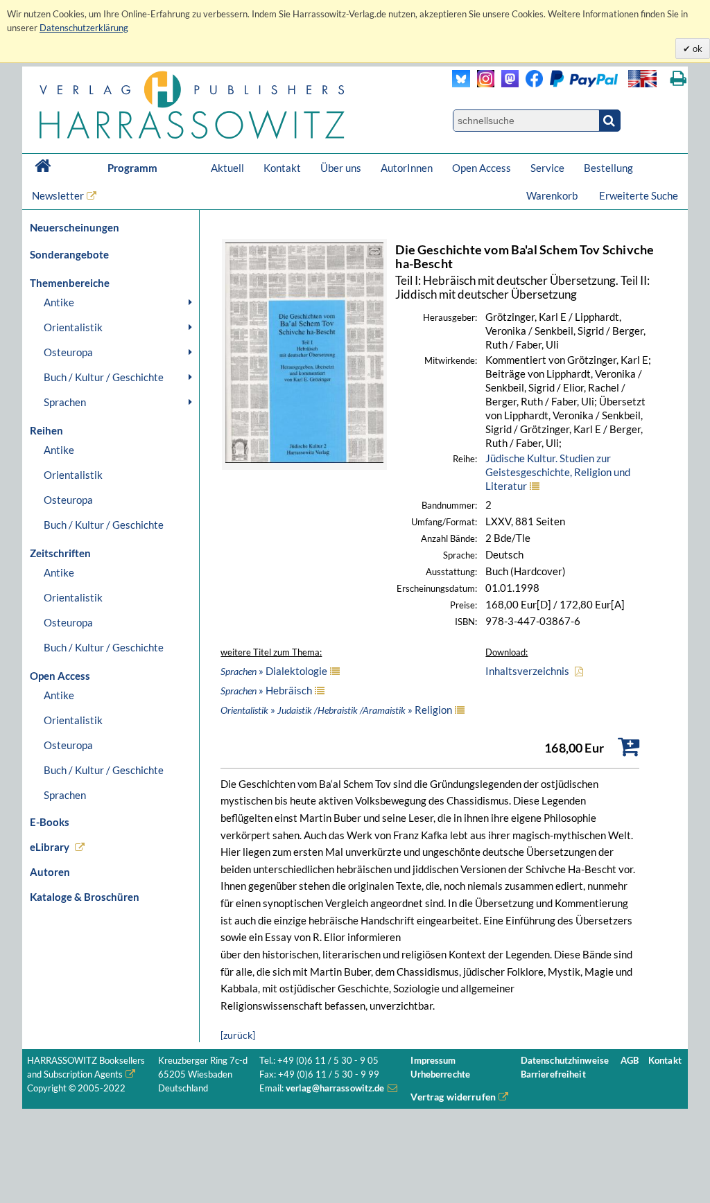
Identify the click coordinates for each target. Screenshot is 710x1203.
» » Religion (336, 709)
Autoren (50, 872)
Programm (132, 167)
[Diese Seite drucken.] (678, 78)
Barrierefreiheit (553, 1074)
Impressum (433, 1060)
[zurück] (237, 1035)
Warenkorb (553, 195)
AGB (630, 1060)
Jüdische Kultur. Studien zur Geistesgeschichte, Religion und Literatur (557, 472)
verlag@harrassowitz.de (335, 1088)
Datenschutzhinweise (565, 1060)
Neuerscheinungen (74, 227)
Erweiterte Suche (638, 195)
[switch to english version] (642, 78)
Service (547, 167)
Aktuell (227, 167)
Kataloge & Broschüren (84, 896)
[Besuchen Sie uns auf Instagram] (482, 83)
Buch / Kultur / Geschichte (104, 377)
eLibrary (49, 847)
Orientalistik (73, 327)
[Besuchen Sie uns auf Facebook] (531, 83)
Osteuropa (68, 352)
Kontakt (282, 167)
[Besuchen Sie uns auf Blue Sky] (461, 83)
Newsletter (58, 195)
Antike (59, 302)
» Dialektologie (273, 671)
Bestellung (608, 167)
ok (696, 48)
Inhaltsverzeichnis (527, 671)
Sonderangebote (69, 254)
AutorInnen (407, 167)
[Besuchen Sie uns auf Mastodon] (506, 83)
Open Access (481, 167)
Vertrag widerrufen (453, 1097)
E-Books (49, 822)
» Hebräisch (266, 690)
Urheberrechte (440, 1074)
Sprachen (65, 402)
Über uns (340, 167)
